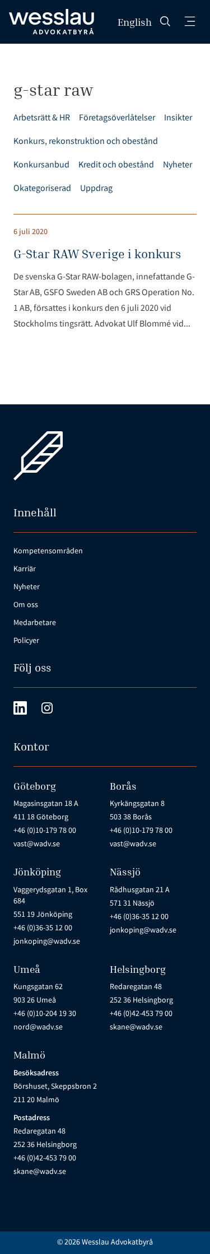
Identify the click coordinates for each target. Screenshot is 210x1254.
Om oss (25, 605)
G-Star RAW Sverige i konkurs (97, 253)
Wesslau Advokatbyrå (117, 1242)
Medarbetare (34, 623)
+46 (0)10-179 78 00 (44, 831)
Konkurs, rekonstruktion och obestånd (85, 142)
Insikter (178, 118)
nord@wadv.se (38, 1027)
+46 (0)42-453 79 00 (141, 1014)
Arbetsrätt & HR (41, 118)
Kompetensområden (48, 551)
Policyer (26, 641)
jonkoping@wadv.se (46, 942)
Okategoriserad (42, 189)
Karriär (24, 569)
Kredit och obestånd (116, 165)
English (135, 22)
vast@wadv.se (36, 844)
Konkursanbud (41, 165)
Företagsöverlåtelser (117, 118)
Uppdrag (96, 189)
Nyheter (177, 165)
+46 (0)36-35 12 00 (42, 928)
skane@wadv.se (136, 1027)
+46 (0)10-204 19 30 (44, 1014)
